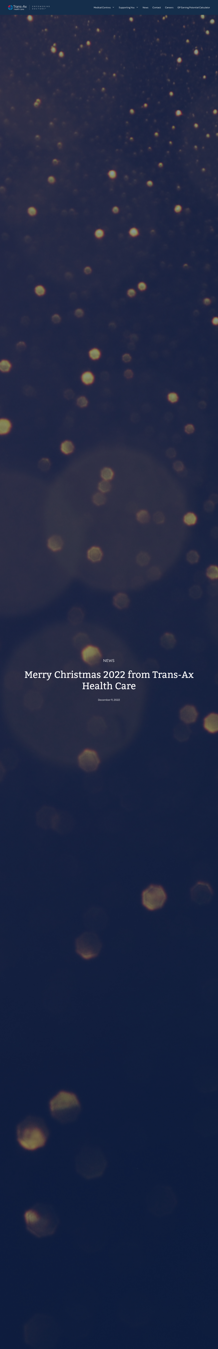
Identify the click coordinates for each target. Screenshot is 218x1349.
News (145, 7)
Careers (169, 7)
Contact (156, 7)
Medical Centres (102, 7)
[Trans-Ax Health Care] (29, 7)
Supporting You (127, 7)
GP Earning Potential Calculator (194, 7)
